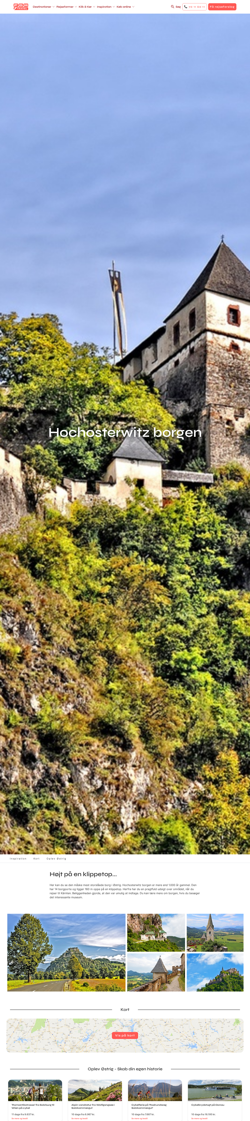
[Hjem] (21, 7)
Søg (178, 6)
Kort (37, 858)
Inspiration (18, 858)
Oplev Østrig (56, 858)
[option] (66, 952)
